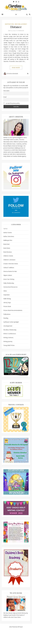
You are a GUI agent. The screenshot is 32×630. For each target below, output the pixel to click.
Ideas (5, 291)
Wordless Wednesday (9, 330)
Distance (16, 27)
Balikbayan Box (7, 240)
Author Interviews (8, 236)
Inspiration (9, 24)
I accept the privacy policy (12, 103)
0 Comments (20, 30)
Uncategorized (7, 326)
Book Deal (6, 244)
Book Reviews (7, 252)
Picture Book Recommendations (12, 310)
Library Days (7, 302)
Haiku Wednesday (8, 283)
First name (6, 90)
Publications (6, 314)
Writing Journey (21, 24)
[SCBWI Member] (16, 391)
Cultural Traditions (8, 267)
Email (4, 97)
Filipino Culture (7, 275)
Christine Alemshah (12, 73)
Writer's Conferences (9, 333)
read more (16, 67)
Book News (6, 248)
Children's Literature (9, 260)
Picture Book (7, 306)
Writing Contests (8, 337)
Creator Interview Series (10, 263)
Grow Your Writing (8, 279)
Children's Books (8, 256)
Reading (5, 318)
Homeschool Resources (10, 287)
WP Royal (20, 627)
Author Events (7, 232)
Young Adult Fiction (9, 345)
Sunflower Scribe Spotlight (11, 322)
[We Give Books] (16, 603)
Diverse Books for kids (10, 271)
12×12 (5, 228)
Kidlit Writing (7, 298)
